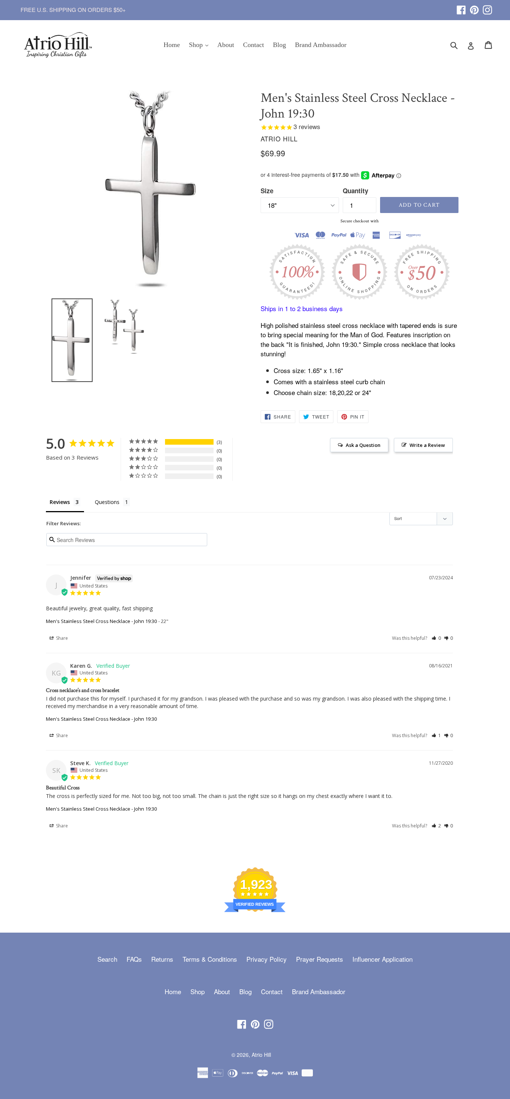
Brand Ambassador (320, 44)
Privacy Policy (266, 959)
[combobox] (458, 45)
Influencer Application (382, 959)
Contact (253, 44)
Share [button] (61, 638)
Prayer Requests (319, 959)
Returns (162, 959)
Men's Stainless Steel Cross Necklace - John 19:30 (101, 621)
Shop (200, 44)
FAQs (134, 959)
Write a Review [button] (427, 445)
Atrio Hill (261, 1054)
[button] (436, 638)
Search (107, 959)
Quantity (355, 190)
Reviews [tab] (60, 501)
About (225, 44)
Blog (279, 44)
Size (267, 190)
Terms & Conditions (210, 959)
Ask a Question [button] (363, 445)
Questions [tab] (107, 501)
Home (172, 44)
